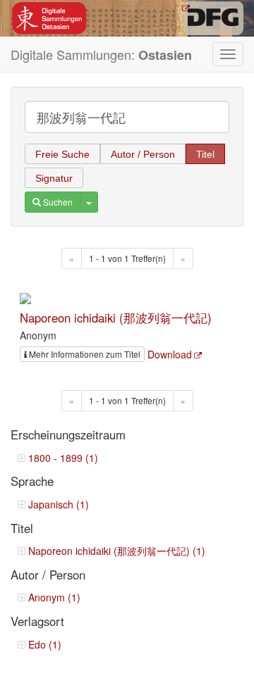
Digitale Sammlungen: (101, 54)
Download (169, 354)
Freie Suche (62, 154)
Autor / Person (143, 154)
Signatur (54, 178)
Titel (205, 154)
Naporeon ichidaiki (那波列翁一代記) (116, 317)
